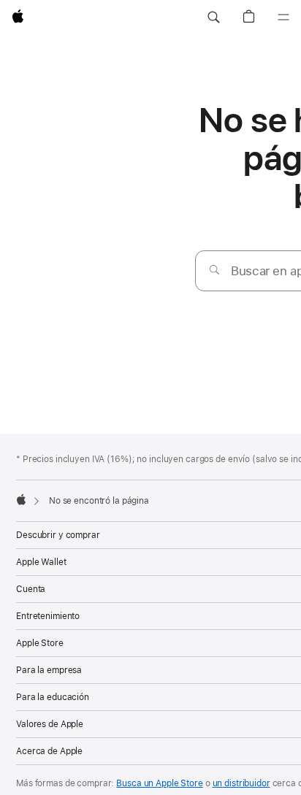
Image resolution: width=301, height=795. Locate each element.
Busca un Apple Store (159, 783)
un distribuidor (241, 783)
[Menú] (283, 17)
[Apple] (21, 499)
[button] (213, 17)
